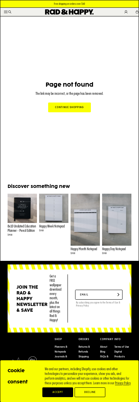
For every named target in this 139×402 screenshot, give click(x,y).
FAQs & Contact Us (106, 359)
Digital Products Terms (119, 356)
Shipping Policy (84, 359)
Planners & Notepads (61, 349)
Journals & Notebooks (61, 359)
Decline (90, 392)
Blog (102, 351)
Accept (57, 392)
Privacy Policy (123, 383)
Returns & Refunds (84, 349)
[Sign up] (118, 295)
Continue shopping (69, 107)
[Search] (9, 12)
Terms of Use (121, 346)
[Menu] (6, 12)
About (103, 346)
